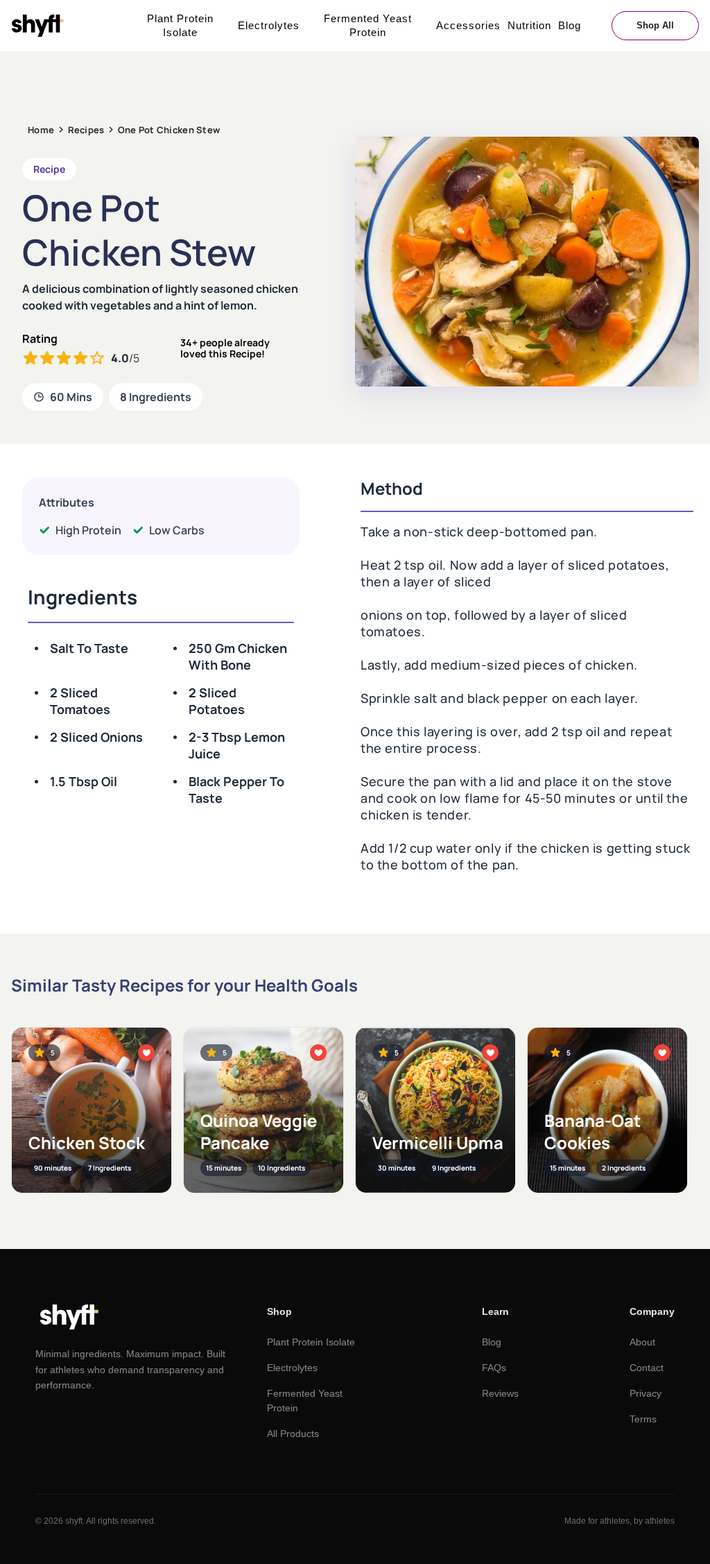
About (642, 1342)
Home (41, 130)
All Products (293, 1433)
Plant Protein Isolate (180, 25)
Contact (647, 1367)
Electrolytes (269, 25)
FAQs (494, 1367)
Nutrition (529, 25)
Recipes (86, 130)
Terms (643, 1419)
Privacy (645, 1393)
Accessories (468, 25)
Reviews (500, 1393)
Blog (569, 25)
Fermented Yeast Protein (368, 25)
